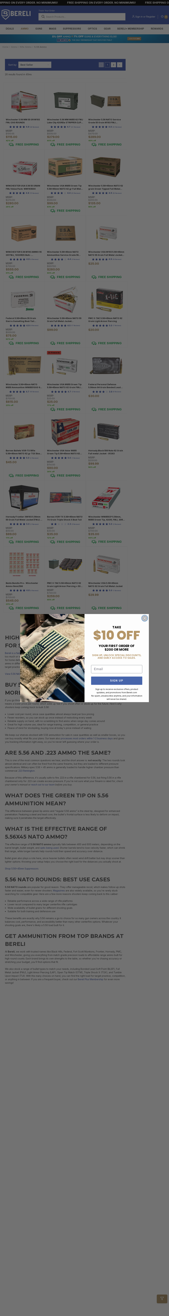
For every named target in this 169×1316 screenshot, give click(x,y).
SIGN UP (116, 680)
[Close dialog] (145, 618)
